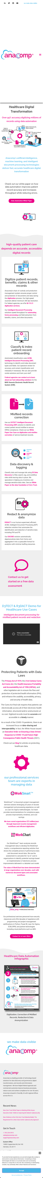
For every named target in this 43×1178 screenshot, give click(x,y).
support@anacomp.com (11, 1138)
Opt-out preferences (17, 1175)
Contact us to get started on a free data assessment (21, 581)
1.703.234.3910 (8, 1133)
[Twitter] (9, 3)
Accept (21, 1171)
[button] (40, 1153)
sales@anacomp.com (10, 1135)
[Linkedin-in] (4, 3)
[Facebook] (13, 3)
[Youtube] (17, 3)
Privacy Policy (28, 1175)
